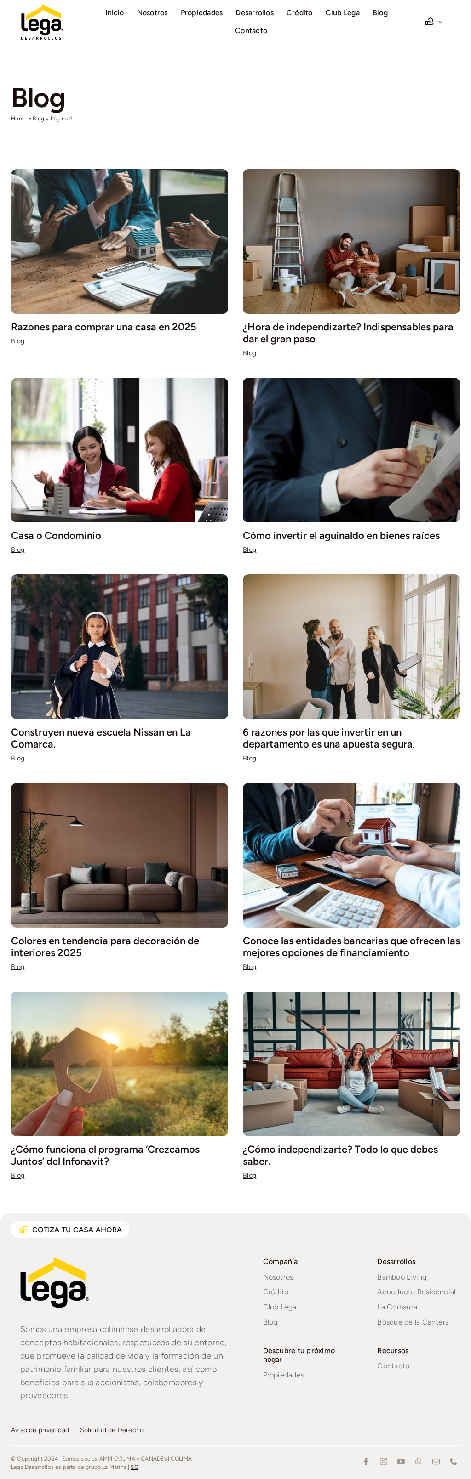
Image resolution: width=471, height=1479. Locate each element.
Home (19, 118)
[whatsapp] (418, 1461)
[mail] (436, 1461)
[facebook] (366, 1461)
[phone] (453, 1461)
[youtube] (401, 1461)
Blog (38, 118)
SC (134, 1467)
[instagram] (383, 1461)
